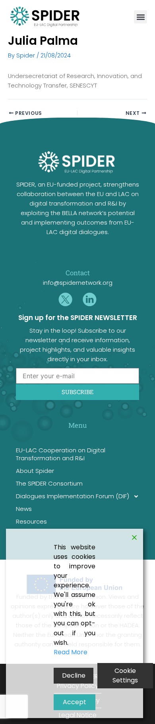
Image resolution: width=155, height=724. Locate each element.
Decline (73, 675)
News (24, 509)
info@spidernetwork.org (77, 282)
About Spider (35, 471)
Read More (70, 652)
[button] (140, 16)
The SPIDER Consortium (49, 483)
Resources (31, 521)
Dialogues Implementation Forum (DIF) (72, 496)
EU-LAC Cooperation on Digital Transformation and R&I (60, 454)
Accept (74, 702)
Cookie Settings (125, 675)
